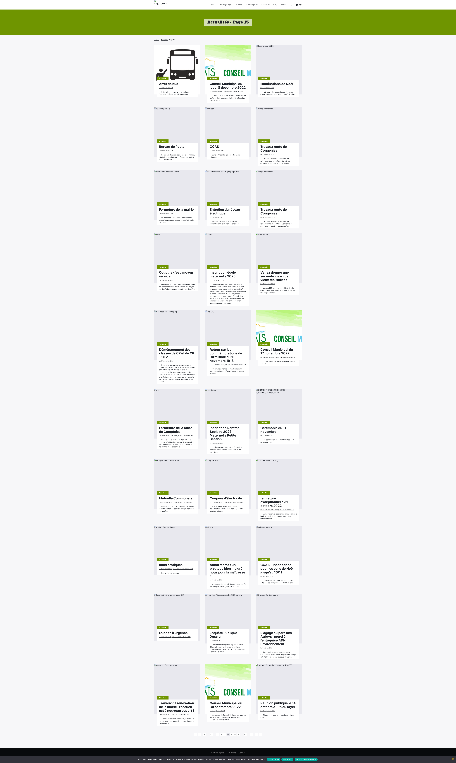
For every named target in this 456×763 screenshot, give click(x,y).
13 (221, 734)
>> (260, 734)
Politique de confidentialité (306, 759)
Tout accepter (273, 759)
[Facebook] (297, 4)
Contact (283, 5)
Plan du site (231, 753)
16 (231, 734)
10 (211, 734)
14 (225, 734)
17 (235, 734)
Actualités (238, 5)
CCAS (275, 5)
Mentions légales (217, 753)
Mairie (212, 5)
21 (251, 734)
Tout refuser (287, 759)
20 (245, 734)
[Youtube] (300, 4)
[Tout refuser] (453, 759)
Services (264, 5)
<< (196, 734)
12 (217, 734)
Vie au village (250, 5)
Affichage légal (225, 5)
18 (238, 734)
